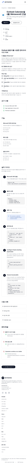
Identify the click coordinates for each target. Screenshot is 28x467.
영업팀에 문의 (16, 22)
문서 (2, 426)
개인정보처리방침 (5, 447)
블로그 (3, 423)
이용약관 (3, 449)
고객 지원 (3, 403)
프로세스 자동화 (5, 408)
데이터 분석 (4, 399)
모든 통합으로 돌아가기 (9, 366)
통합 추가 (6, 22)
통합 (2, 419)
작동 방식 (3, 416)
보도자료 (3, 438)
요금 (2, 421)
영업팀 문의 (4, 441)
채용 (2, 436)
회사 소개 (3, 434)
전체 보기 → (4, 410)
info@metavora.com (5, 389)
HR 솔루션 (4, 406)
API (2, 428)
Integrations (4, 7)
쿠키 (2, 451)
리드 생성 (3, 401)
